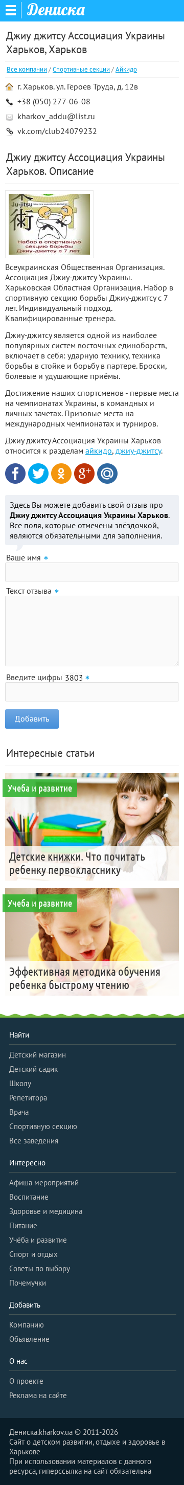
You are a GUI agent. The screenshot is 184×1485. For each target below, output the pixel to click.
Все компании (27, 69)
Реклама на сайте (38, 1395)
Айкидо (126, 69)
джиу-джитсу (138, 450)
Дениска (56, 9)
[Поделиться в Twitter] (38, 473)
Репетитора (28, 1097)
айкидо (98, 450)
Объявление (29, 1339)
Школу (20, 1083)
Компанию (26, 1325)
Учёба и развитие (38, 1240)
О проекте (26, 1381)
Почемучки (27, 1283)
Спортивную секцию (43, 1126)
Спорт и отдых (33, 1254)
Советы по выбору (39, 1268)
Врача (19, 1112)
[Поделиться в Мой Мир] (107, 473)
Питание (23, 1225)
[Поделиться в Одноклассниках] (61, 473)
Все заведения (33, 1140)
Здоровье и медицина (45, 1211)
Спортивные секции (81, 69)
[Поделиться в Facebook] (15, 473)
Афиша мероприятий (44, 1182)
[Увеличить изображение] (49, 225)
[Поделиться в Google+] (84, 473)
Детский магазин (37, 1055)
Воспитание (29, 1197)
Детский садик (33, 1069)
